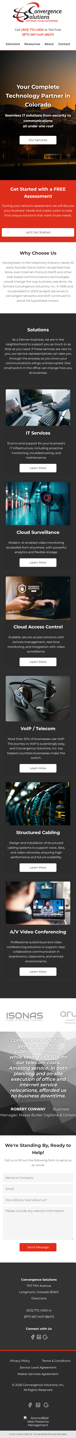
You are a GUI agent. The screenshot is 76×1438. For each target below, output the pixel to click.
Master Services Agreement (38, 1374)
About (49, 44)
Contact (64, 44)
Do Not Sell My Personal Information (50, 1434)
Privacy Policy (20, 1361)
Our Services (38, 140)
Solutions (13, 44)
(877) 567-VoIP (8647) (38, 34)
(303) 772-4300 (32, 30)
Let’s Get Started (38, 232)
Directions (38, 1298)
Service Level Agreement (38, 1367)
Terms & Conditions (56, 1361)
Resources (32, 44)
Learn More (38, 468)
